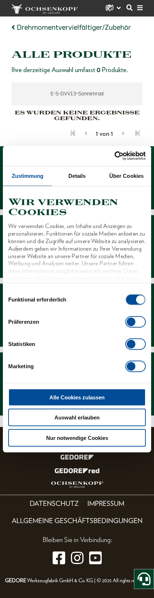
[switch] (135, 321)
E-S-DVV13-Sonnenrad (77, 93)
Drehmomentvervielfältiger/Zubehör (74, 27)
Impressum (105, 503)
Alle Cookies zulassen (77, 397)
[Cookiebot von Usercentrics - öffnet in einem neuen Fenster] (114, 156)
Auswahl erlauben (77, 417)
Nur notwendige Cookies (77, 438)
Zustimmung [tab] (28, 175)
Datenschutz (54, 503)
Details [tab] (77, 175)
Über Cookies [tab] (126, 175)
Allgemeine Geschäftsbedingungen (77, 521)
